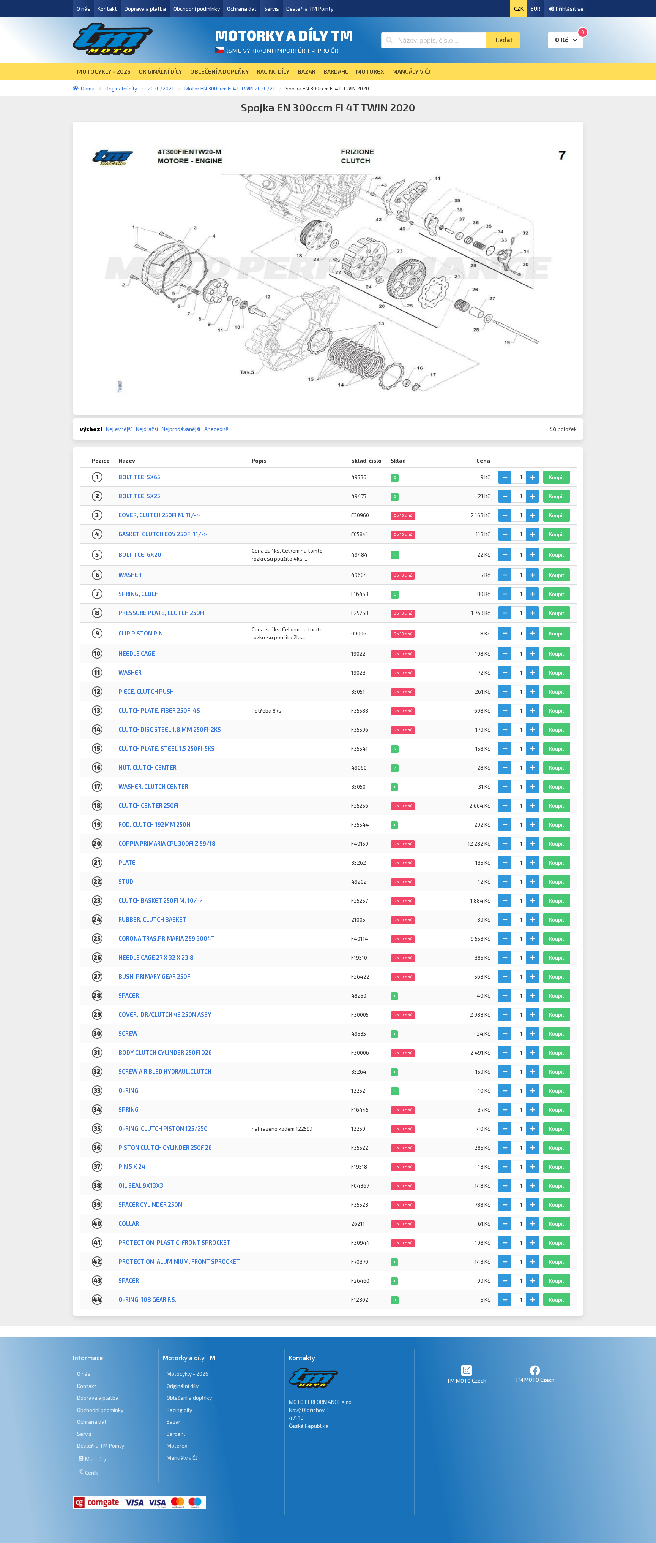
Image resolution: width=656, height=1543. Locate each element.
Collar (128, 1223)
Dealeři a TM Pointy (309, 8)
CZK (519, 8)
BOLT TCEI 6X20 (139, 554)
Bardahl (176, 1434)
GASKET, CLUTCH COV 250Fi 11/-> (162, 534)
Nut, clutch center (147, 767)
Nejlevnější (119, 429)
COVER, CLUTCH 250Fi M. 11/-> (159, 515)
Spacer (128, 995)
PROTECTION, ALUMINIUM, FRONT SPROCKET (179, 1261)
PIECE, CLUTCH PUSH (146, 691)
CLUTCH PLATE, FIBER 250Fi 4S (159, 710)
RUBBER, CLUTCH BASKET (152, 919)
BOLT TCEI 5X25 (139, 496)
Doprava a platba (145, 8)
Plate (127, 862)
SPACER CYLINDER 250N (150, 1204)
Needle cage (136, 653)
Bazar (173, 1421)
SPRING (128, 1109)
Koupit (557, 477)
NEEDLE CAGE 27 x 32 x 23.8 (156, 957)
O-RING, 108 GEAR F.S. (147, 1299)
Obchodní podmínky (196, 8)
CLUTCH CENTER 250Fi (148, 805)
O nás (83, 8)
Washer (130, 574)
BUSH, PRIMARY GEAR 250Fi (155, 976)
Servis (271, 8)
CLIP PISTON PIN (140, 633)
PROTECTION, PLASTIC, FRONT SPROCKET (174, 1242)
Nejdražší (147, 429)
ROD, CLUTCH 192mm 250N (154, 824)
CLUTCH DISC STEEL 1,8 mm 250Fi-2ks (169, 729)
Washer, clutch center (153, 786)
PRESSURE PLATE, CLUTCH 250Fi (161, 612)
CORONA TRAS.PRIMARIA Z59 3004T (166, 938)
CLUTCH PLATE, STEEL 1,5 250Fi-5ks (166, 748)
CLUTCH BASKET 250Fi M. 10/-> (160, 900)
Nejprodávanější (181, 429)
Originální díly (183, 1386)
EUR (535, 8)
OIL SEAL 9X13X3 (140, 1185)
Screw (128, 1033)
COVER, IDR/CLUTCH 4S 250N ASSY (164, 1014)
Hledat (503, 40)
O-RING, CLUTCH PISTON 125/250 (163, 1128)
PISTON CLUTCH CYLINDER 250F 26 (165, 1147)
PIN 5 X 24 (131, 1166)
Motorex (177, 1445)
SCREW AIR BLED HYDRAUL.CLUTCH (164, 1071)
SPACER (128, 1280)
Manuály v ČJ (182, 1457)
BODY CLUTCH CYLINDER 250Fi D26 (165, 1052)
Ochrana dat (242, 8)
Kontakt (107, 8)
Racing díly (179, 1410)
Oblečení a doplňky (189, 1397)
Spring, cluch (138, 593)
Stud (125, 881)
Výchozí (91, 429)
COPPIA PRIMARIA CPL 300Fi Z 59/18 (167, 843)
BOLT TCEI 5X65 (139, 477)
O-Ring (128, 1090)
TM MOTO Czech (466, 1380)
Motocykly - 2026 (187, 1373)
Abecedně (216, 429)
